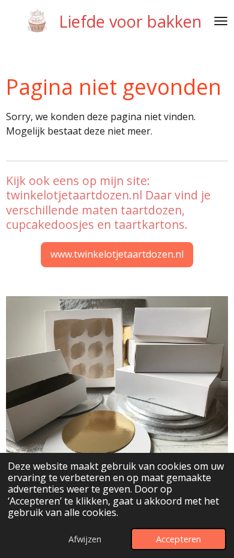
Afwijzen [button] (84, 539)
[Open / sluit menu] (221, 21)
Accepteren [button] (178, 539)
